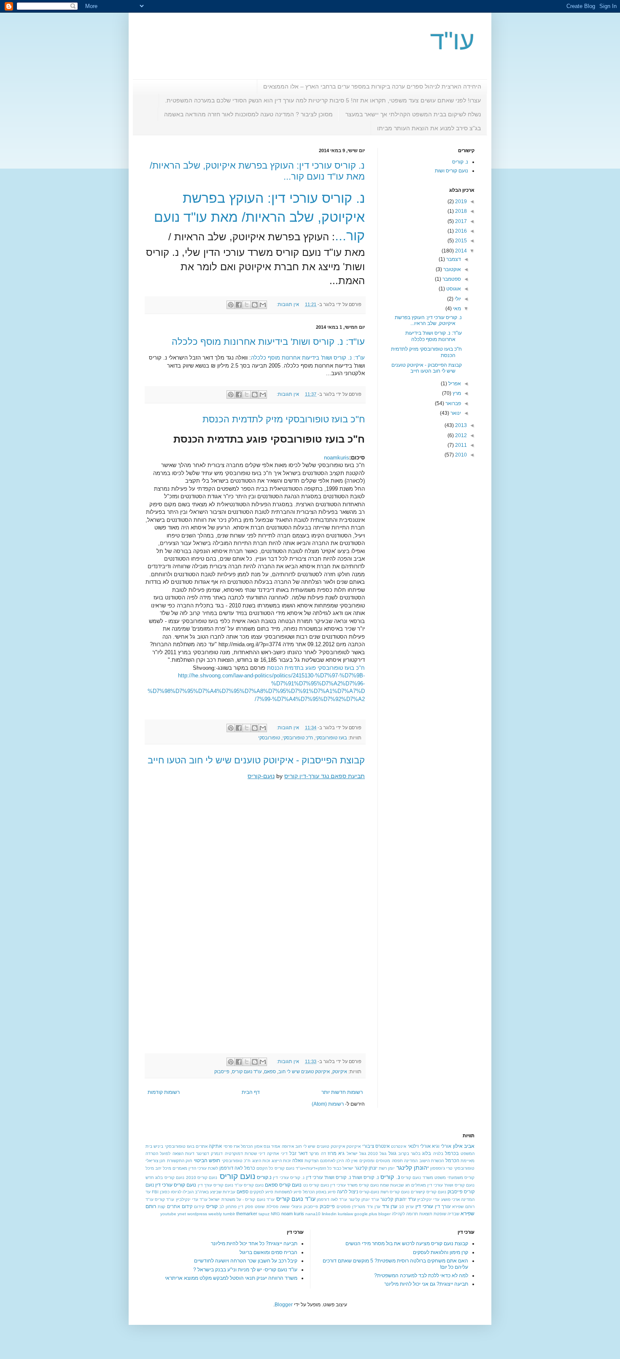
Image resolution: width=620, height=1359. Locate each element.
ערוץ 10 (406, 1206)
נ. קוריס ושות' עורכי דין (328, 1177)
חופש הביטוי (207, 1160)
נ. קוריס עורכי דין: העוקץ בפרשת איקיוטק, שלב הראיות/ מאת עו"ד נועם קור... (259, 217)
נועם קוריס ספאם (283, 1185)
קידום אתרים (179, 1206)
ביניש (158, 1146)
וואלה (297, 1160)
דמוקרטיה (234, 1153)
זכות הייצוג (281, 1160)
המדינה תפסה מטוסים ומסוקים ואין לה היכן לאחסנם (369, 1160)
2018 (460, 211)
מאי (456, 309)
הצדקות (311, 1160)
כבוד (337, 1168)
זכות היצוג (261, 1160)
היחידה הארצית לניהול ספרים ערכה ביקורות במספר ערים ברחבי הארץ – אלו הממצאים (372, 86)
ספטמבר (451, 279)
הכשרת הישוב (431, 1160)
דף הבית (251, 1092)
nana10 (313, 1213)
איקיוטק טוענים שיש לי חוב (304, 1071)
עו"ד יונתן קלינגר (364, 1199)
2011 (460, 445)
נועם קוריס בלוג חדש (165, 1177)
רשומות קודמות (164, 1092)
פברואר (452, 403)
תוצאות (425, 1213)
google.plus (365, 1213)
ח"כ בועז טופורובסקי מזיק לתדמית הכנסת (283, 419)
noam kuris (292, 1213)
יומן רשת (387, 1168)
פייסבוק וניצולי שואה (299, 1206)
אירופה (288, 1146)
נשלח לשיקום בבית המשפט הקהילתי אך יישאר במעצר (413, 114)
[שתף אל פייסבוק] (239, 305)
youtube (168, 1213)
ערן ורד (389, 1206)
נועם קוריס (237, 1176)
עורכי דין (424, 1206)
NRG (275, 1213)
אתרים (202, 1146)
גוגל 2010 (377, 1153)
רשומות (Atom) (328, 1104)
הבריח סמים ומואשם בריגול (268, 1252)
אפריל (454, 384)
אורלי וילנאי (419, 1146)
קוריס (212, 1206)
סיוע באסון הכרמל (319, 1192)
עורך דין (442, 1206)
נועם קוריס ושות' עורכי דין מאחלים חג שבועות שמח (427, 1185)
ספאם (270, 1071)
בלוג (426, 1153)
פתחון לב (228, 1206)
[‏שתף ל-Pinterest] (230, 305)
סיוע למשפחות (288, 1192)
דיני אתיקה (277, 1153)
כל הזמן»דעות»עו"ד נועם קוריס (303, 1168)
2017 (460, 221)
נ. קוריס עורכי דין (289, 1177)
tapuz (264, 1213)
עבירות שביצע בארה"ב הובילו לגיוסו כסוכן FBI (193, 1192)
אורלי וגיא (441, 1146)
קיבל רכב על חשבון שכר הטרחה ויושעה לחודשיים (245, 1261)
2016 (460, 231)
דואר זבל (298, 1153)
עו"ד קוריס (164, 1199)
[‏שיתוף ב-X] (247, 305)
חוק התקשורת (179, 1160)
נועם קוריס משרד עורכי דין (354, 1185)
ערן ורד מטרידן (366, 1206)
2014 (460, 251)
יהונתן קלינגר (412, 1167)
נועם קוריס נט (316, 1185)
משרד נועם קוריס (417, 1177)
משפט (440, 1177)
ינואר (455, 413)
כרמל (249, 1168)
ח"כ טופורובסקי (298, 737)
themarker (246, 1213)
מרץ (456, 393)
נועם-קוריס (261, 776)
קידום (199, 1206)
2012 (460, 435)
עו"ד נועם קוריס (246, 1071)
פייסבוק (221, 1071)
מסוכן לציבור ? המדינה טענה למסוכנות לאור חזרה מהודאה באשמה (248, 114)
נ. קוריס (460, 162)
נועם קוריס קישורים (428, 1192)
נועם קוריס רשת (395, 1192)
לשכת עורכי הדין (203, 1168)
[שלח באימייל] (263, 305)
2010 (460, 455)
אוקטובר (451, 269)
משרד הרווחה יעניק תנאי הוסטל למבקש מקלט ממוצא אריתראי (231, 1278)
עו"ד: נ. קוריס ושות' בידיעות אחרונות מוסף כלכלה (268, 341)
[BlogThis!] (255, 305)
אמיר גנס (272, 1146)
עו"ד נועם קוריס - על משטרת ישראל (241, 1199)
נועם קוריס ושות (451, 171)
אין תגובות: (287, 304)
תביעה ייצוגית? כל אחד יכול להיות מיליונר (254, 1243)
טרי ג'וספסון (441, 1168)
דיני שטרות (255, 1153)
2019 (460, 201)
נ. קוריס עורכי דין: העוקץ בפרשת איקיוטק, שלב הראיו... (428, 320)
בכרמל (452, 1153)
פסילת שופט (266, 1206)
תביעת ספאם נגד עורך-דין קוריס (324, 776)
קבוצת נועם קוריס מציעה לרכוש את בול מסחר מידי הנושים (406, 1243)
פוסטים (343, 1206)
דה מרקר (317, 1153)
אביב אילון (463, 1146)
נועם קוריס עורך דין (215, 1185)
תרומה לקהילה (405, 1213)
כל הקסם (264, 1168)
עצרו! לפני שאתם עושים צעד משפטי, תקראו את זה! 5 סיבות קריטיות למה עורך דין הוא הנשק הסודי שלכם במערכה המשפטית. (323, 100)
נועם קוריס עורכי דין (175, 1185)
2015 (460, 241)
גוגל (392, 1153)
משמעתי (455, 1177)
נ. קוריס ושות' (365, 1177)
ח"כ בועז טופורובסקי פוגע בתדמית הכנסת (316, 668)
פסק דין (245, 1206)
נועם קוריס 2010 (202, 1177)
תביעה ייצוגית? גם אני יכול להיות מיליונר (426, 1284)
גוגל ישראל (356, 1153)
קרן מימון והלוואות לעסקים (440, 1252)
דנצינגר (202, 1153)
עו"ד (452, 41)
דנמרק (217, 1153)
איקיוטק (339, 1071)
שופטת (440, 1213)
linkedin (329, 1213)
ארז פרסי (232, 1146)
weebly (215, 1213)
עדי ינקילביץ (428, 1199)
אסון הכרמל (251, 1146)
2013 (460, 425)
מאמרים (180, 1168)
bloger (384, 1213)
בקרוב (403, 1153)
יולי (457, 299)
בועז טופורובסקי (331, 737)
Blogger (284, 1305)
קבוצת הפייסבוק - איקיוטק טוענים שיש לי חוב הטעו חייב (256, 760)
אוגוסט (453, 289)
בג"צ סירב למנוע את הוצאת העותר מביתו (429, 128)
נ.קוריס (264, 1177)
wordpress (197, 1213)
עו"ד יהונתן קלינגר (397, 1199)
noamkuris (336, 457)
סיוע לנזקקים (261, 1192)
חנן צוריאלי (155, 1160)
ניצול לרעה (347, 1191)
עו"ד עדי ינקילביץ (192, 1199)
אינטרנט (398, 1146)
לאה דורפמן (231, 1168)
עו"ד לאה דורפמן (332, 1199)
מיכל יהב (163, 1168)
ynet (182, 1213)
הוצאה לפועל (171, 1153)
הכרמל (452, 1160)
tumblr (229, 1213)
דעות (189, 1153)
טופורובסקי (269, 737)
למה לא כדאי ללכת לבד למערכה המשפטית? (421, 1275)
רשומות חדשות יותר (342, 1092)
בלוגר (416, 1153)
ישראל (347, 1168)
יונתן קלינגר (366, 1168)
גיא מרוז (336, 1153)
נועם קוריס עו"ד (249, 1185)
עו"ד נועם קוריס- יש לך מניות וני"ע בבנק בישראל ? (245, 1270)
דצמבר (453, 259)
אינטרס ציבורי (376, 1146)
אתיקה (215, 1146)
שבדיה (453, 1213)
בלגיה (438, 1153)
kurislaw (345, 1213)
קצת (161, 1206)
